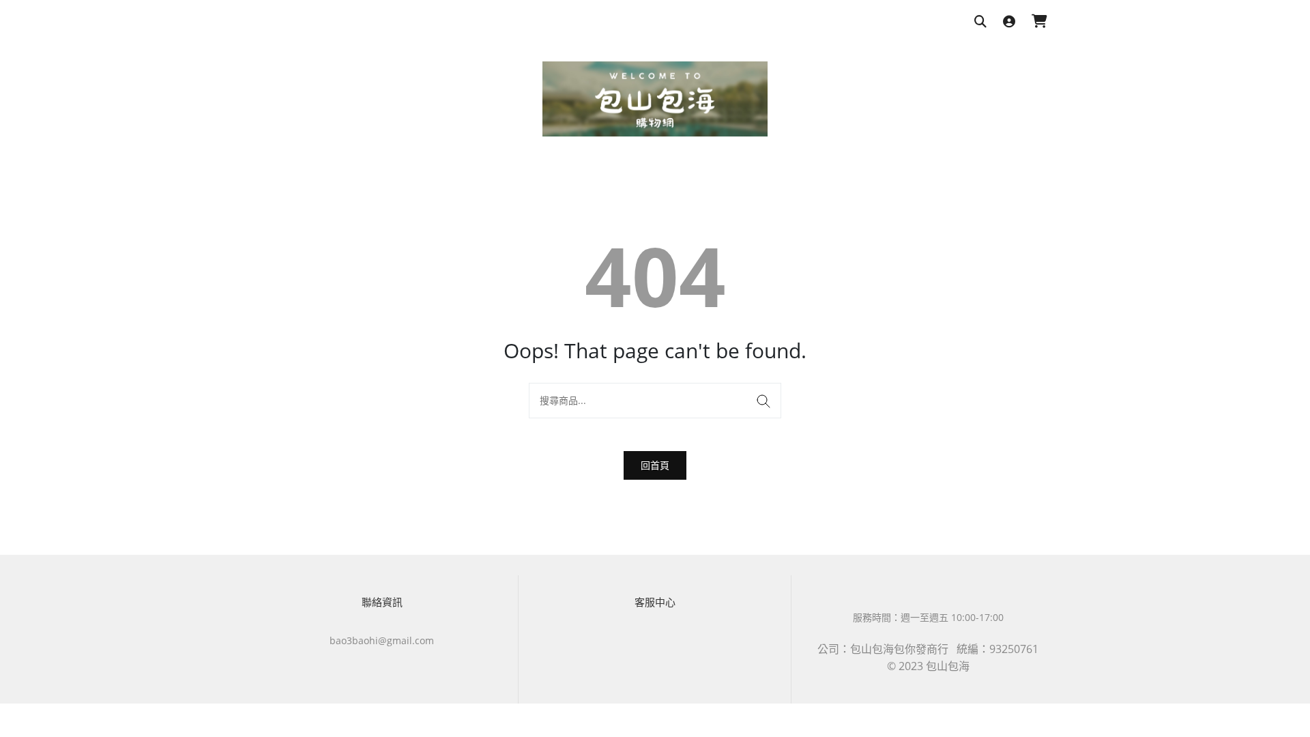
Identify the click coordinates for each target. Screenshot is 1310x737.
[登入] (1009, 22)
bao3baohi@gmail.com (382, 640)
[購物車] (1039, 22)
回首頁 (655, 465)
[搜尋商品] (980, 22)
